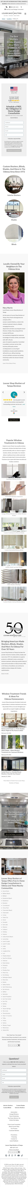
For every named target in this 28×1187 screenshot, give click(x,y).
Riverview (5, 979)
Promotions (14, 1134)
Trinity (4, 1020)
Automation (14, 1112)
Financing (14, 1137)
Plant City (5, 972)
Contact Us (14, 1139)
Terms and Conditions (16, 144)
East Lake (5, 924)
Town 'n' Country (7, 1015)
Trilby (4, 1018)
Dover (4, 920)
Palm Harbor (6, 963)
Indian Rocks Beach (8, 936)
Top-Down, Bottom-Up (14, 1118)
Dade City (5, 917)
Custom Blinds (7, 1107)
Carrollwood (6, 905)
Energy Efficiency (14, 1114)
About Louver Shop (14, 1126)
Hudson (5, 934)
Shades (14, 220)
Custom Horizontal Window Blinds (14, 550)
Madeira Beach (7, 955)
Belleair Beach (6, 893)
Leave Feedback (14, 1141)
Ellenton (5, 927)
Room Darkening (14, 1116)
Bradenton (5, 900)
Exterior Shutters (20, 1107)
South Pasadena (7, 996)
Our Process (14, 1128)
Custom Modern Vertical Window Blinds (14, 602)
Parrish (5, 967)
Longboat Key (6, 951)
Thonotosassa (6, 1013)
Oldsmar (5, 960)
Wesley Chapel (7, 1025)
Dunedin (5, 922)
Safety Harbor (6, 984)
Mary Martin (8, 308)
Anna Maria (6, 891)
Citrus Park (6, 908)
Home (3, 18)
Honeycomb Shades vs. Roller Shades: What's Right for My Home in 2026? (13, 729)
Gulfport (5, 929)
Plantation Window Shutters (14, 479)
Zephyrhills (6, 1030)
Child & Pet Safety (14, 1120)
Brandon (5, 903)
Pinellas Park (6, 970)
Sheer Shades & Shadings (14, 584)
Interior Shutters (14, 195)
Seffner (4, 991)
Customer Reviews (14, 1130)
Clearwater (6, 912)
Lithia (4, 948)
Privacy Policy (7, 146)
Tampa (4, 1006)
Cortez (4, 915)
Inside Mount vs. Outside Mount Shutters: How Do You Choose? (11, 773)
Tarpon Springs (7, 1008)
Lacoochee (5, 939)
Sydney (5, 1003)
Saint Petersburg (7, 987)
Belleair (5, 896)
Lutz (4, 953)
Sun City (5, 1001)
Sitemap (21, 1166)
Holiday (5, 932)
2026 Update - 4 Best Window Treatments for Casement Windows (12, 751)
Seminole (5, 994)
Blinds (14, 244)
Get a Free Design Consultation (14, 834)
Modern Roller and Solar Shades (14, 567)
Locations (9, 18)
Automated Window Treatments (14, 496)
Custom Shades (20, 1105)
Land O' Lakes (6, 943)
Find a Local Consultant (14, 1124)
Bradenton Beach (7, 898)
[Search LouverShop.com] (19, 1045)
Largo (4, 946)
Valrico (4, 1023)
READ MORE (5, 673)
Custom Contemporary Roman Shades (14, 532)
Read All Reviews (14, 420)
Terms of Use (8, 1166)
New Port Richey (7, 958)
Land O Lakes (6, 941)
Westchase (6, 1027)
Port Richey (6, 975)
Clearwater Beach (7, 910)
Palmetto (5, 965)
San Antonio (6, 989)
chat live (21, 1062)
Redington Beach (7, 977)
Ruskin (4, 982)
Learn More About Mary (9, 363)
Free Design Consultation (16, 3)
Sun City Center (7, 999)
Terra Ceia (5, 1011)
